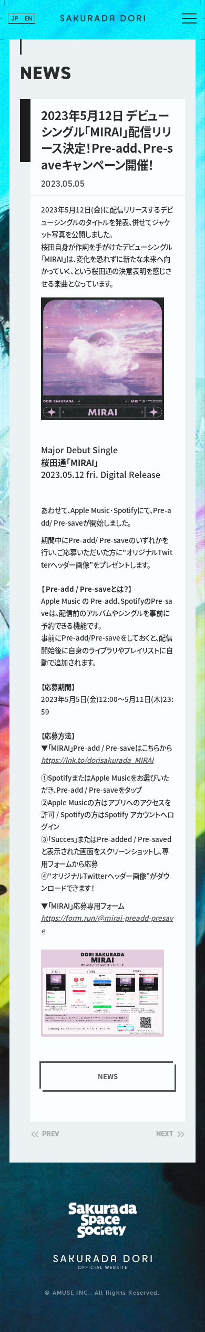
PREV (50, 1134)
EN (28, 18)
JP (15, 18)
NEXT (164, 1134)
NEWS (108, 1076)
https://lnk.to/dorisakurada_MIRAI (97, 760)
